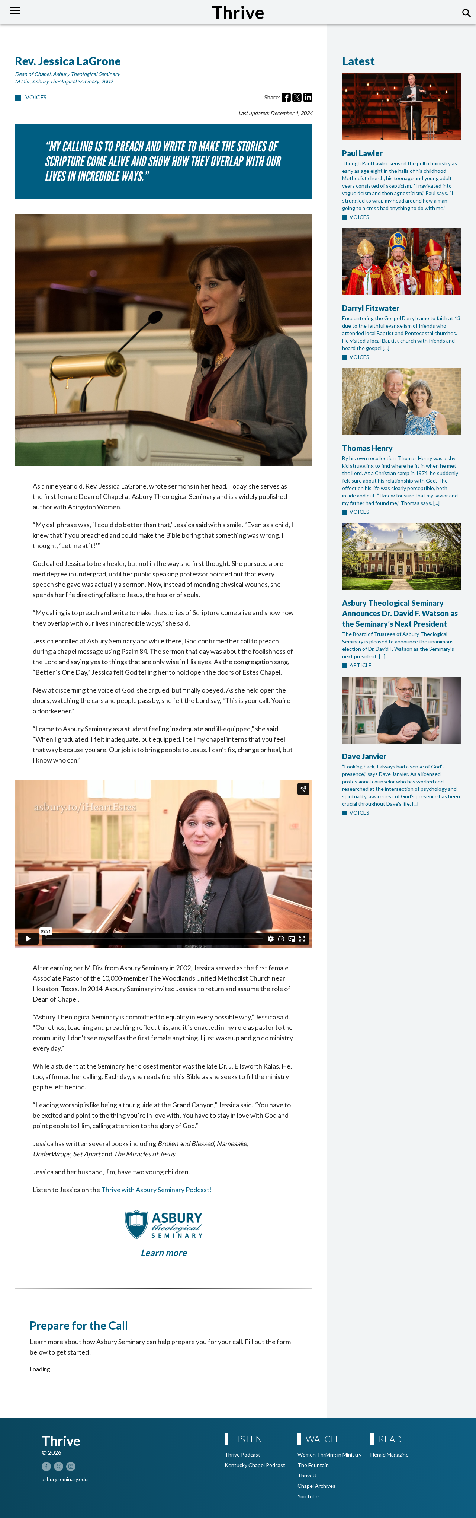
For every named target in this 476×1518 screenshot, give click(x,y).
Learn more (164, 1252)
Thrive (238, 12)
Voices (35, 97)
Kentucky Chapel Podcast (255, 1465)
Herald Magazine (389, 1454)
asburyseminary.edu (65, 1479)
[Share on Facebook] (286, 97)
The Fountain (313, 1465)
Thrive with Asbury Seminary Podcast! (156, 1190)
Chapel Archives (316, 1486)
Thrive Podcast (242, 1454)
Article (361, 665)
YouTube (308, 1496)
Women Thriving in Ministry (329, 1454)
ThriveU (307, 1475)
